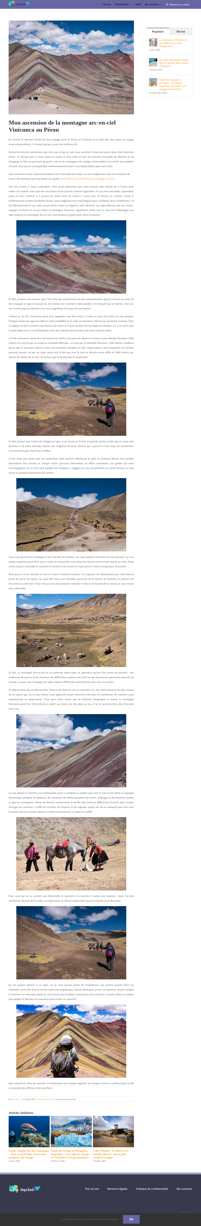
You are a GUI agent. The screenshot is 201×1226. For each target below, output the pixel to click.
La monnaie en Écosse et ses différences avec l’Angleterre (173, 43)
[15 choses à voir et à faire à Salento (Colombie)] (113, 1117)
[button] (12, 1139)
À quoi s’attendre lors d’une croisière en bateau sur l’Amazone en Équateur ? (26, 1154)
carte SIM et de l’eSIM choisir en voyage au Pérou (87, 178)
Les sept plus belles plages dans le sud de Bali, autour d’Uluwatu (174, 63)
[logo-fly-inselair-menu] (19, 2)
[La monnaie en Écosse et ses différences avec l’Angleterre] (153, 40)
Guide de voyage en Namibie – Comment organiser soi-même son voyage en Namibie (172, 84)
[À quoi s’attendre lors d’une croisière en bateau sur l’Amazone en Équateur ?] (29, 1117)
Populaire (158, 31)
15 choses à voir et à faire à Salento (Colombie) (109, 1152)
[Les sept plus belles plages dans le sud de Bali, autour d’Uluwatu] (153, 60)
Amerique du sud (45, 1099)
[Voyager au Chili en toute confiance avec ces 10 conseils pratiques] (71, 1117)
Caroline (16, 1099)
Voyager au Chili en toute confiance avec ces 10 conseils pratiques (68, 1154)
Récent (181, 31)
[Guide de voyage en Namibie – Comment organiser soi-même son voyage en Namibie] (153, 80)
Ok (131, 1219)
